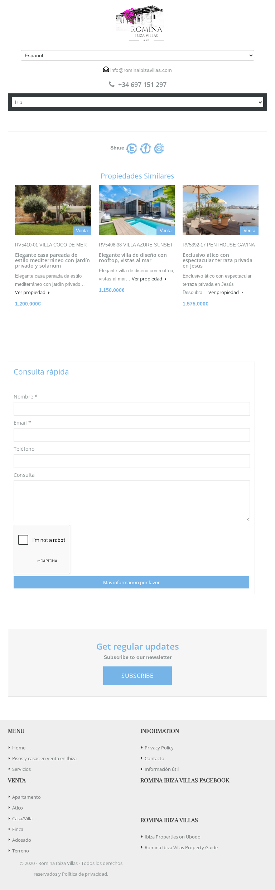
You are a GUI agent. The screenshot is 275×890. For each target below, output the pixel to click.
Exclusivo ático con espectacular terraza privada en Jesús (217, 260)
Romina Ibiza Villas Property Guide (181, 847)
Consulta (24, 474)
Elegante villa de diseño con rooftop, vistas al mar (133, 257)
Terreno (20, 850)
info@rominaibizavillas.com (141, 70)
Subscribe (137, 676)
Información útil (162, 769)
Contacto (154, 758)
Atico (17, 808)
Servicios (21, 769)
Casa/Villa (22, 818)
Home (18, 747)
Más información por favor (131, 582)
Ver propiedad (31, 292)
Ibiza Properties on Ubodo (173, 836)
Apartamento (26, 797)
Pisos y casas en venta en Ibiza (44, 758)
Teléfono (24, 448)
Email (22, 422)
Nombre (26, 396)
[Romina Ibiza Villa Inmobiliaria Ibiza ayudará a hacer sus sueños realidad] (137, 23)
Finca (17, 829)
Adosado (21, 840)
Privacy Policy (159, 747)
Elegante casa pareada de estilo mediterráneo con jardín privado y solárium (52, 260)
